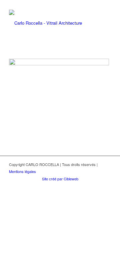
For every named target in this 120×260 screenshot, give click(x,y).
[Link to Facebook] (96, 186)
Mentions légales (22, 171)
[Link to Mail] (86, 186)
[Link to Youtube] (106, 186)
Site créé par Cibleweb (60, 178)
